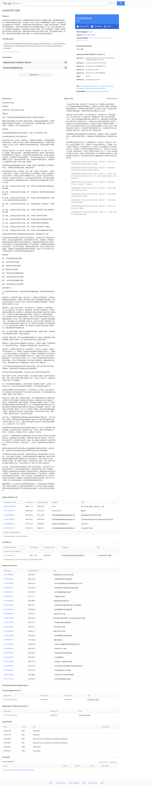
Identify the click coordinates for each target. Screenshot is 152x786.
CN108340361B (8, 579)
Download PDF (84, 26)
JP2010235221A (9, 511)
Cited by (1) (96, 86)
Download (104, 762)
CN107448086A (9, 515)
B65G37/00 (9, 44)
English (90, 32)
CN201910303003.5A (10, 699)
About (51, 783)
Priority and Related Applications (94, 88)
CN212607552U (9, 587)
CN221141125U (9, 679)
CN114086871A (9, 555)
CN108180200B (8, 635)
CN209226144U (9, 674)
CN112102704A (9, 661)
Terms (84, 783)
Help (101, 783)
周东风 (93, 35)
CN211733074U (9, 648)
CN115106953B (8, 657)
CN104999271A (9, 640)
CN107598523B (8, 601)
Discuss (106, 91)
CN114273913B (8, 583)
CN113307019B (8, 666)
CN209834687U (9, 670)
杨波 (89, 35)
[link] (35, 46)
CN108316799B (8, 618)
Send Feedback (61, 783)
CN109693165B (8, 653)
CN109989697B (8, 614)
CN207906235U (9, 609)
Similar (108, 26)
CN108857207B (8, 592)
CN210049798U (9, 528)
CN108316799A (9, 519)
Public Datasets (74, 783)
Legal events (104, 86)
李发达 (85, 35)
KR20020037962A (9, 506)
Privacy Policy (93, 783)
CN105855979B (8, 631)
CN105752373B (8, 596)
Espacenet (89, 91)
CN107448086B (8, 574)
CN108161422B (8, 622)
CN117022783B (8, 644)
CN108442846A (9, 524)
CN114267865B (8, 605)
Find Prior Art (97, 26)
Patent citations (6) (86, 86)
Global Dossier (98, 91)
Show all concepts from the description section (19, 770)
